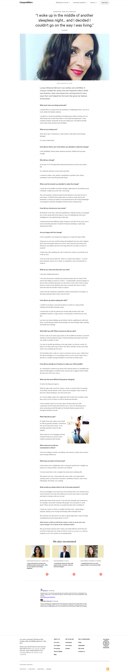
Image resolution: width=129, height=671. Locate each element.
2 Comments (64, 30)
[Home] (26, 3)
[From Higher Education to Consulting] (47, 574)
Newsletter (81, 645)
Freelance (73, 11)
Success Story (57, 11)
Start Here (105, 2)
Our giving (57, 648)
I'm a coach (68, 645)
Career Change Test (36, 648)
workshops (23, 652)
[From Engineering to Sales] (74, 574)
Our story (56, 642)
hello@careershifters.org (74, 531)
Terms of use (23, 669)
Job (67, 11)
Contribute (68, 642)
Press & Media (58, 651)
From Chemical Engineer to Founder (91, 561)
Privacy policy (32, 669)
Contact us (81, 651)
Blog (55, 654)
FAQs (79, 642)
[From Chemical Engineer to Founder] (101, 574)
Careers (67, 648)
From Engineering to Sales (61, 561)
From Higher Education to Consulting (37, 561)
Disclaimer (49, 669)
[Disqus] (64, 606)
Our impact (57, 645)
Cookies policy (40, 669)
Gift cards (81, 648)
